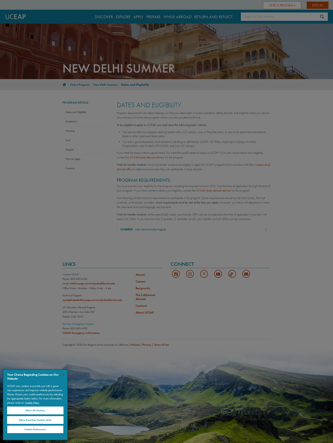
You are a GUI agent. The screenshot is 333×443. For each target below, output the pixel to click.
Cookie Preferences (35, 429)
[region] (35, 404)
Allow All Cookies (35, 410)
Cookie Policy (32, 402)
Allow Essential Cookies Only (35, 420)
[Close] (63, 374)
